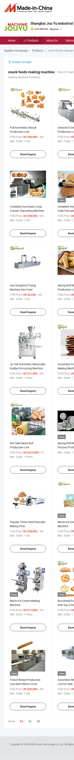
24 (21, 721)
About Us (52, 40)
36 (29, 721)
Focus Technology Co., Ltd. (50, 744)
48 (38, 721)
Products (32, 40)
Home (11, 40)
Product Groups (21, 62)
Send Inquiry (28, 154)
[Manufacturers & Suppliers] (29, 7)
